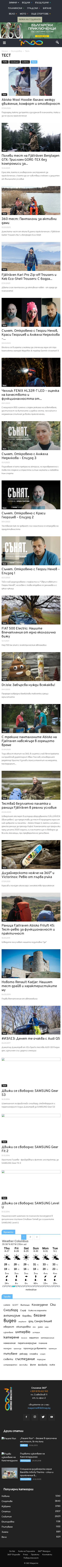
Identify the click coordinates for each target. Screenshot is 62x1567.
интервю (22, 1332)
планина (43, 1343)
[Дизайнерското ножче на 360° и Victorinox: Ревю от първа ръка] (31, 854)
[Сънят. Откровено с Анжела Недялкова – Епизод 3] (31, 435)
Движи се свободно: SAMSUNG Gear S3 (30, 1093)
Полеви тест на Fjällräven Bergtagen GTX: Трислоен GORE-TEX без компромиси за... (30, 160)
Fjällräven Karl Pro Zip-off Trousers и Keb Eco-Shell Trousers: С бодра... (29, 277)
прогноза (17, 1349)
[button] (57, 42)
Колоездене (40, 1305)
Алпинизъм (25, 1461)
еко (34, 1327)
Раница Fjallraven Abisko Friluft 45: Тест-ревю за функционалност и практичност (28, 929)
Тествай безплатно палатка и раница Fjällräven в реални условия (29, 806)
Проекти (35, 1554)
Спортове (7, 1501)
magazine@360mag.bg (39, 1408)
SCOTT (15, 1305)
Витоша (25, 1305)
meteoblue (31, 1289)
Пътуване (7, 1527)
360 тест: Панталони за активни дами (29, 221)
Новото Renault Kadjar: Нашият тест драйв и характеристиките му (29, 986)
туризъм (41, 1359)
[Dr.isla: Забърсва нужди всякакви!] (31, 666)
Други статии (13, 1431)
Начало (5, 51)
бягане (40, 1315)
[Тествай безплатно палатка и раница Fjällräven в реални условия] (31, 785)
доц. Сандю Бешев (40, 1321)
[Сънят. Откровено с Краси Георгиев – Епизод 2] (31, 494)
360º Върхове (13, 1554)
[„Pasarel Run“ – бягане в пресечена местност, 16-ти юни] (9, 1442)
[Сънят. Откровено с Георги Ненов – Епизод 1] (31, 550)
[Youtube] (51, 1417)
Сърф (23, 1310)
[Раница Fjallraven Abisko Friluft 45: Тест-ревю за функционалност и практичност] (31, 907)
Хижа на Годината (30, 19)
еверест (8, 1327)
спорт (42, 1354)
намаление (9, 1343)
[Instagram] (35, 1417)
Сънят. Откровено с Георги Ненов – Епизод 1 (31, 571)
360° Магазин (44, 1551)
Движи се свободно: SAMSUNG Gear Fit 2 (30, 1149)
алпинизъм (11, 1316)
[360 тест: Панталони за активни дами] (31, 200)
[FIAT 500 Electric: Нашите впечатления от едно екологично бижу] (31, 610)
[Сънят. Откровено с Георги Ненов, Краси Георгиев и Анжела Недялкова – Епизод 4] (31, 312)
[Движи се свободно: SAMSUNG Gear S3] (31, 1072)
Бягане (47, 8)
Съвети (25, 62)
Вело (12, 14)
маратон (34, 1338)
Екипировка (25, 1479)
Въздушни (42, 2)
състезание (25, 1359)
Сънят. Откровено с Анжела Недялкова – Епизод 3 (25, 456)
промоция (53, 1349)
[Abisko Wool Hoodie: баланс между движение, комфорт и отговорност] (31, 81)
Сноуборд (10, 1310)
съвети (8, 1359)
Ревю (5, 62)
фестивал (23, 1365)
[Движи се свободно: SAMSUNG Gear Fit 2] (31, 1128)
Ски (53, 1305)
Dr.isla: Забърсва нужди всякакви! (28, 685)
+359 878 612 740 (39, 1391)
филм (33, 1364)
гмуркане (22, 1322)
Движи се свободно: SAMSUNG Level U (30, 1205)
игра (46, 1327)
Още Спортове (39, 14)
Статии (6, 1511)
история (36, 1332)
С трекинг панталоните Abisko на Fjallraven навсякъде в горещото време (29, 741)
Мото (23, 14)
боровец (26, 1316)
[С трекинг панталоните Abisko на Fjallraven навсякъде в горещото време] (31, 718)
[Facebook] (26, 1417)
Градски (32, 8)
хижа (52, 1364)
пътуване (10, 1354)
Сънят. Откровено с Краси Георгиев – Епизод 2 (23, 515)
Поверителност (31, 1558)
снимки (34, 1354)
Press (25, 1554)
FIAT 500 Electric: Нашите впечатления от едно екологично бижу (29, 632)
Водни (26, 2)
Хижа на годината (37, 1310)
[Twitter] (43, 1417)
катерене (11, 1337)
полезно (7, 1348)
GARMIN (6, 1305)
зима (40, 1327)
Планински (15, 8)
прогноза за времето (35, 1348)
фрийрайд (42, 1365)
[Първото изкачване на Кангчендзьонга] (9, 1458)
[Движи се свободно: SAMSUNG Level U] (31, 1184)
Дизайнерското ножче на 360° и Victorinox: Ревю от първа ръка (28, 875)
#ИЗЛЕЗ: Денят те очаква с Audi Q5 (31, 1039)
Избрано (6, 1506)
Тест (34, 62)
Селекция (15, 62)
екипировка (23, 1327)
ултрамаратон (10, 1365)
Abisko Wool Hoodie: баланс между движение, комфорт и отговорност (31, 102)
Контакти (47, 1554)
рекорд (23, 1354)
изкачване (8, 1332)
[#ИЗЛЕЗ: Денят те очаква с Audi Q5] (31, 1020)
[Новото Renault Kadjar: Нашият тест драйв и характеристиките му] (31, 963)
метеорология (47, 1338)
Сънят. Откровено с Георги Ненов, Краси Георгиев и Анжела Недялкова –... (31, 335)
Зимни (13, 2)
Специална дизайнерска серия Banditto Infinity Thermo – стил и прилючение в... (36, 1472)
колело (24, 1338)
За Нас (12, 1551)
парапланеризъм (27, 1343)
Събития (7, 1516)
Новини (24, 1445)
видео (9, 1321)
